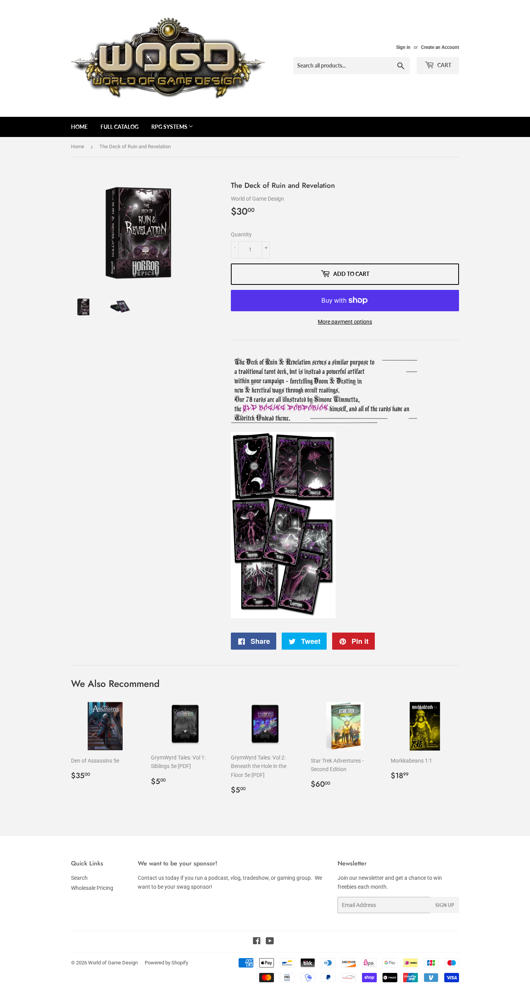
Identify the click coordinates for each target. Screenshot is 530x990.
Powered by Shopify (166, 963)
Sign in (403, 47)
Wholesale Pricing (92, 888)
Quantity (241, 234)
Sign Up (444, 905)
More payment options (345, 322)
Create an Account (440, 47)
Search (79, 878)
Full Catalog (119, 126)
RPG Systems (170, 126)
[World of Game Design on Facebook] (257, 942)
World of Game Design (113, 963)
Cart (443, 65)
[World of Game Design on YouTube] (270, 942)
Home (79, 126)
